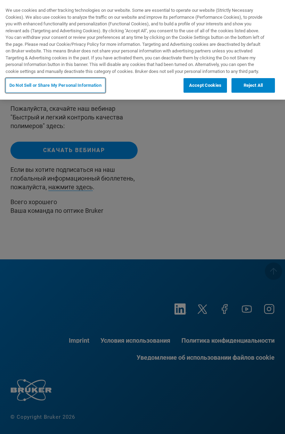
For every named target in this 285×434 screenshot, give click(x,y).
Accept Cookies (205, 85)
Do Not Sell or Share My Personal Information (55, 85)
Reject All (253, 85)
